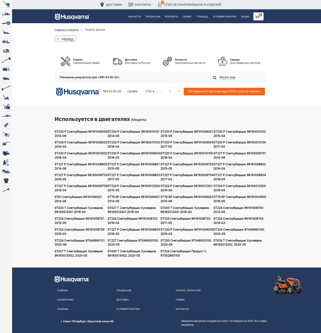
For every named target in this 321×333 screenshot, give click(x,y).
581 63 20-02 (112, 91)
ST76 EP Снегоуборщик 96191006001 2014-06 (134, 199)
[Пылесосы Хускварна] (6, 162)
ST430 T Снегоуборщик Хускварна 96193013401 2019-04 (184, 210)
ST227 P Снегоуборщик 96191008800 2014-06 (81, 166)
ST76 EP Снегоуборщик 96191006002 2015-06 (186, 199)
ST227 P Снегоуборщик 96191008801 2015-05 (134, 166)
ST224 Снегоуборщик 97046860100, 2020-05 (239, 231)
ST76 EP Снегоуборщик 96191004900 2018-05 (239, 199)
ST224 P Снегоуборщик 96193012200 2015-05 (134, 188)
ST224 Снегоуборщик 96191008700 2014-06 (238, 210)
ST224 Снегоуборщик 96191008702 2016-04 (132, 220)
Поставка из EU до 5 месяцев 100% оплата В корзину (224, 91)
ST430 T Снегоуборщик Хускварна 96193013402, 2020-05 (132, 253)
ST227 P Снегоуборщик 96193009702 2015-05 (186, 166)
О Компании (65, 300)
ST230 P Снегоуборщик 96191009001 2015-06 (186, 133)
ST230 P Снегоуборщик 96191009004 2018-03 (134, 155)
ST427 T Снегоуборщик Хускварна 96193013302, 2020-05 (79, 253)
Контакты (143, 4)
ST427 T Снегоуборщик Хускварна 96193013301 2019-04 (132, 210)
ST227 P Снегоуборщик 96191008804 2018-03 (239, 177)
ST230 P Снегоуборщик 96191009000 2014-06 (81, 133)
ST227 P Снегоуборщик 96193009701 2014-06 (239, 155)
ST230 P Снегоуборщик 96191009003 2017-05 (186, 144)
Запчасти (134, 17)
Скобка (132, 91)
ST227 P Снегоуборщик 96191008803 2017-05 (134, 177)
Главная (62, 290)
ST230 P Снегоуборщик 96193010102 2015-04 (239, 133)
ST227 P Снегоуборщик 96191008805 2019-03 (134, 231)
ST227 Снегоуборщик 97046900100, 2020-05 (133, 242)
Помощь (202, 17)
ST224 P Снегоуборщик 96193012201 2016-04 (186, 188)
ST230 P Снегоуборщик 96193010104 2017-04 (239, 144)
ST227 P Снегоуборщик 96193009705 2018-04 (81, 188)
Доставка (114, 4)
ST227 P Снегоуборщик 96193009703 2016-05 (81, 177)
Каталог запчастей (188, 290)
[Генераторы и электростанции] (6, 134)
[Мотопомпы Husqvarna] (6, 153)
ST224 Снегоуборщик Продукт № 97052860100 (183, 253)
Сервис (187, 17)
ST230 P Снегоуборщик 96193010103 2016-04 (134, 144)
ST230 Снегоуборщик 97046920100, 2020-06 (186, 242)
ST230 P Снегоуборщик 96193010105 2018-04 (186, 155)
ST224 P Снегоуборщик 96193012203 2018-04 (239, 188)
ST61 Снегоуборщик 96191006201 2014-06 (78, 199)
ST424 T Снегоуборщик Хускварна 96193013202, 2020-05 (237, 242)
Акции (245, 17)
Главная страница (67, 30)
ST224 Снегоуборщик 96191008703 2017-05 (185, 220)
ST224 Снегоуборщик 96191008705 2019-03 (80, 231)
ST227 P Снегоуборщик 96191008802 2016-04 (239, 166)
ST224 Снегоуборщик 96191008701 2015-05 (79, 220)
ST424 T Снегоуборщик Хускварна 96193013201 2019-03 (79, 210)
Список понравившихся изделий (191, 3)
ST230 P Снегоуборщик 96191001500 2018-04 (81, 155)
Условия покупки (224, 17)
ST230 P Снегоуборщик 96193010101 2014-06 (133, 133)
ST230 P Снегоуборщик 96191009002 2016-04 (81, 144)
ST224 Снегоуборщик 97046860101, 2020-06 (80, 242)
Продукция (152, 17)
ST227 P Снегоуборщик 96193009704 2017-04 (186, 177)
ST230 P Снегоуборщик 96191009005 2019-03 (186, 231)
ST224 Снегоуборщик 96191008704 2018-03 (238, 220)
